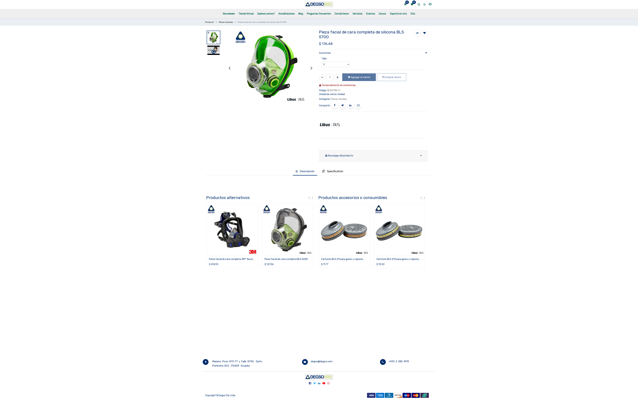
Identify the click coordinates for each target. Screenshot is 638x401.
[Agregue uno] (337, 77)
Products (209, 22)
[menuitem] (229, 13)
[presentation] (229, 68)
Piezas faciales (226, 22)
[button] (417, 33)
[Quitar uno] (322, 77)
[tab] (305, 172)
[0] (405, 4)
